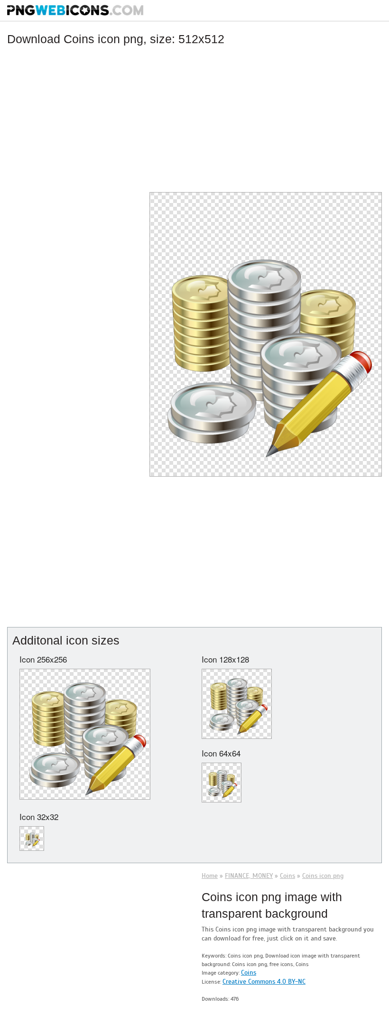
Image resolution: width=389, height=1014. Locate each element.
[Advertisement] (194, 117)
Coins (248, 972)
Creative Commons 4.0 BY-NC (264, 981)
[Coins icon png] (265, 329)
